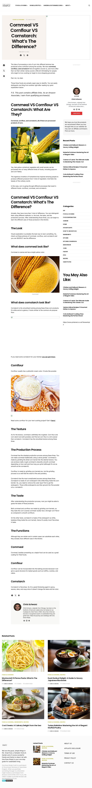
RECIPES (65, 258)
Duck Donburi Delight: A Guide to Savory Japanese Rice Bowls (65, 679)
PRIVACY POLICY (70, 758)
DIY (64, 210)
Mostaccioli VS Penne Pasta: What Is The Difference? (19, 679)
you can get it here (48, 357)
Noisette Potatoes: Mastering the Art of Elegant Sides (76, 295)
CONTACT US (69, 763)
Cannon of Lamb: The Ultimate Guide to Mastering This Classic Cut (76, 161)
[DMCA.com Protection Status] (7, 780)
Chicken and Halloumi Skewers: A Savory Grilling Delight (74, 146)
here (53, 420)
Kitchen (65, 238)
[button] (89, 5)
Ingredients (67, 234)
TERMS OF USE (69, 753)
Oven (64, 248)
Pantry (65, 252)
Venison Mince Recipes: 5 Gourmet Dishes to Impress (75, 168)
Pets (64, 255)
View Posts (76, 113)
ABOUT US (68, 743)
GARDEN (65, 221)
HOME (65, 224)
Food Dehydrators (69, 217)
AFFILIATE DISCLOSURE (72, 748)
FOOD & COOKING (18, 19)
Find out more (69, 131)
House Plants (67, 228)
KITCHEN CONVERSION (70, 241)
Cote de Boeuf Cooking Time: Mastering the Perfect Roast (73, 175)
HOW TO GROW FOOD (70, 231)
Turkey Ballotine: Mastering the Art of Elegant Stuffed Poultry (67, 726)
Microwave (67, 245)
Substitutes (67, 262)
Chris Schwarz (30, 604)
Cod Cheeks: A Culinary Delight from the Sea (21, 725)
